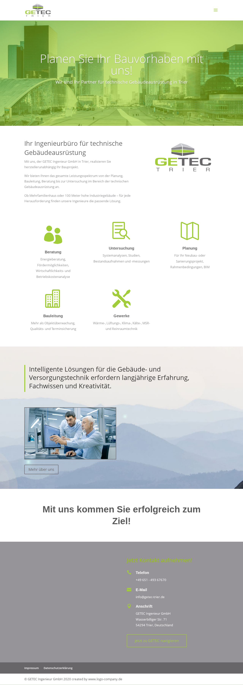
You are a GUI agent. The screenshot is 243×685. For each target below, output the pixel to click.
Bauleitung (53, 316)
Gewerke (121, 316)
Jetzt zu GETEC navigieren (157, 640)
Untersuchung (121, 248)
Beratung (53, 252)
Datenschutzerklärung (58, 668)
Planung (189, 248)
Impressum (31, 668)
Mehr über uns (41, 469)
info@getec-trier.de (150, 597)
